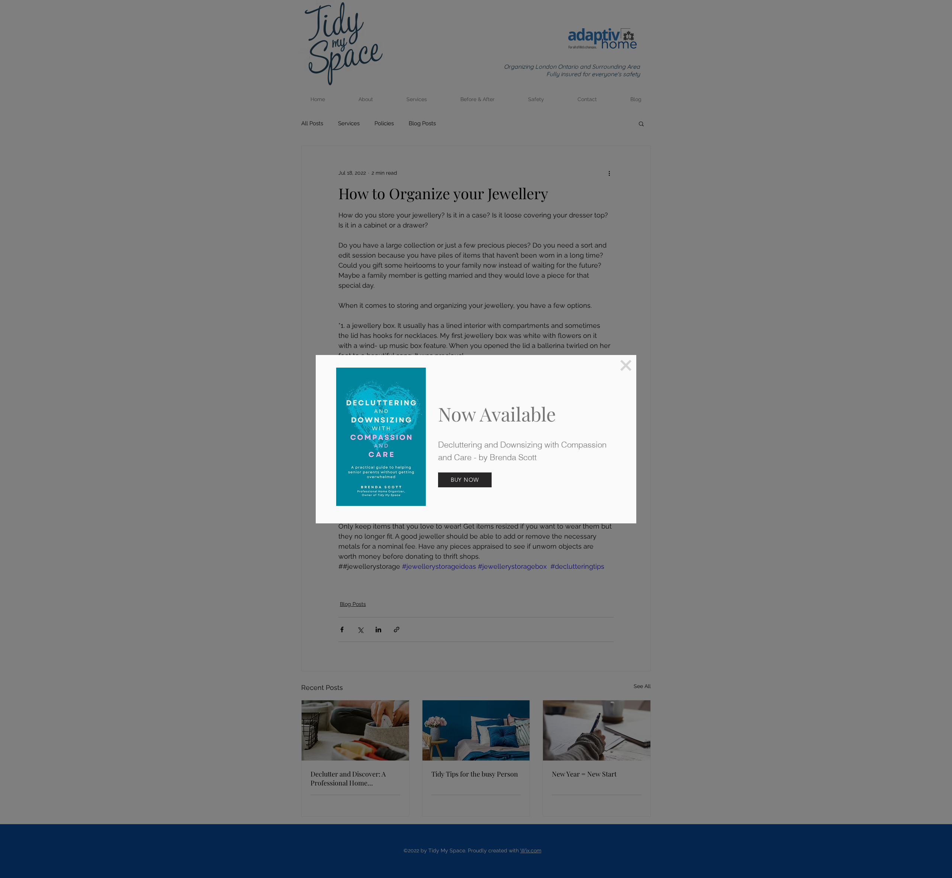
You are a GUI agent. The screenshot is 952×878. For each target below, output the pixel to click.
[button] (625, 365)
